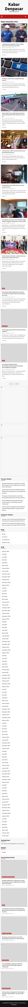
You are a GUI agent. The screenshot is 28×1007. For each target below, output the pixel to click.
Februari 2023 (5, 669)
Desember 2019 (6, 771)
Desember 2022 (6, 675)
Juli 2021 (4, 723)
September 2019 (6, 779)
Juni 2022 (4, 692)
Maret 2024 (5, 633)
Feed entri (4, 536)
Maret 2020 (5, 762)
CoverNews (21, 1002)
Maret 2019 (5, 796)
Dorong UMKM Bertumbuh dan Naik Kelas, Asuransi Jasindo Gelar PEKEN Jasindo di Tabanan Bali (12, 502)
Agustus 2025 (5, 585)
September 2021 (6, 717)
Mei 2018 (4, 824)
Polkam (9, 876)
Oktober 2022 (5, 681)
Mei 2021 (4, 728)
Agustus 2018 (5, 816)
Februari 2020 (5, 765)
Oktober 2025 (5, 579)
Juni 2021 (4, 726)
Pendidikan (8, 988)
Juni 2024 (4, 624)
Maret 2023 (5, 666)
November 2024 (6, 610)
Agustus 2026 (5, 551)
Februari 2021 (5, 737)
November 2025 (6, 576)
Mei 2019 (4, 790)
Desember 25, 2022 (10, 154)
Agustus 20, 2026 (9, 996)
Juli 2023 (4, 655)
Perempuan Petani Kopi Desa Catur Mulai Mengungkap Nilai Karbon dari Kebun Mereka (13, 496)
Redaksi (4, 852)
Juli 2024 (4, 621)
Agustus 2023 (5, 652)
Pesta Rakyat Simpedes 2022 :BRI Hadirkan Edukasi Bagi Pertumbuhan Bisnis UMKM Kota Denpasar (12, 366)
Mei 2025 (4, 593)
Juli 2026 (4, 554)
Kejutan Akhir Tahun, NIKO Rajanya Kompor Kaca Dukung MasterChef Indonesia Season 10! (13, 114)
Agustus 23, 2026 (9, 968)
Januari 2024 (5, 638)
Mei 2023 (4, 661)
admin (4, 47)
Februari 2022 (5, 703)
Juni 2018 (4, 821)
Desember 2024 (6, 607)
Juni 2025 (4, 590)
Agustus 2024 (5, 619)
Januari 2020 (5, 768)
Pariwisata (9, 933)
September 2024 (6, 616)
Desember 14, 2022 (10, 223)
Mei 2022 (4, 695)
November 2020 (6, 745)
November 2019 (6, 773)
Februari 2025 (5, 602)
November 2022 (6, 678)
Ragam (3, 181)
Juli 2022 (4, 689)
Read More (4, 55)
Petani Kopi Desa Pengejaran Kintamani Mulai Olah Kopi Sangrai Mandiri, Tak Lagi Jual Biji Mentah (13, 508)
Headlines (4, 876)
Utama (3, 216)
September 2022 (6, 683)
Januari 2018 (5, 835)
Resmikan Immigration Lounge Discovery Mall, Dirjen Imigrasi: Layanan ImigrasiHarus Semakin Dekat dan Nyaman (13, 485)
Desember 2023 (6, 641)
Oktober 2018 (5, 810)
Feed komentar (6, 539)
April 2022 (4, 697)
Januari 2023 (5, 672)
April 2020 (4, 759)
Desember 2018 (6, 804)
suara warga (4, 326)
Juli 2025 (4, 588)
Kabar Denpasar (14, 6)
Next (18, 383)
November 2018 (6, 807)
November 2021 (6, 712)
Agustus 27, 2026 (9, 885)
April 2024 (4, 630)
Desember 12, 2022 (10, 333)
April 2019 (4, 793)
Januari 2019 (5, 802)
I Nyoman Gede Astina (7, 519)
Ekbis (3, 40)
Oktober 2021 (5, 714)
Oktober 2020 (5, 748)
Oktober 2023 (5, 647)
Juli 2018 (4, 818)
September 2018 (6, 813)
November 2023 (6, 644)
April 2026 (4, 562)
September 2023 (6, 650)
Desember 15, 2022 (10, 188)
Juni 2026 (4, 557)
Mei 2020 (4, 757)
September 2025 (6, 582)
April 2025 (4, 596)
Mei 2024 (4, 627)
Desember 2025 (6, 574)
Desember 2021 (6, 709)
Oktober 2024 (5, 613)
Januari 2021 (5, 740)
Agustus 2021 (5, 720)
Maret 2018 (5, 830)
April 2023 (4, 664)
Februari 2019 (5, 799)
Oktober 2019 (5, 776)
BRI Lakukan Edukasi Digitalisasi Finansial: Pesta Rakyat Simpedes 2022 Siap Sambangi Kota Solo (13, 293)
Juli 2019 (4, 785)
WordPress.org (6, 542)
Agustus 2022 (5, 686)
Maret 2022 (5, 700)
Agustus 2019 (5, 782)
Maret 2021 (5, 734)
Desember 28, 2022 (10, 82)
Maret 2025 (5, 599)
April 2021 (4, 731)
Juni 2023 (4, 658)
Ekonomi (4, 933)
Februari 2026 (5, 568)
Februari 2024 (5, 636)
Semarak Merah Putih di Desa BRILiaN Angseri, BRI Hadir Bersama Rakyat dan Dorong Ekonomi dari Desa (13, 491)
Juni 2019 (4, 788)
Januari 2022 (5, 706)
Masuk (3, 534)
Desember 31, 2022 (10, 47)
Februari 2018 (5, 833)
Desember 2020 (6, 742)
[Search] (25, 16)
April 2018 (4, 827)
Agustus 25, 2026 (9, 940)
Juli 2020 (4, 751)
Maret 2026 (5, 565)
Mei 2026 (4, 560)
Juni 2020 (4, 754)
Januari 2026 (5, 571)
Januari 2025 (5, 605)
